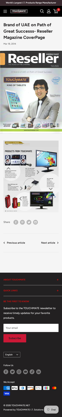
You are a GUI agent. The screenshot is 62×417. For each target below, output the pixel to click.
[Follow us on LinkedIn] (38, 371)
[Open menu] (5, 11)
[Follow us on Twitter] (12, 371)
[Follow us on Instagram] (19, 371)
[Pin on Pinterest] (22, 222)
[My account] (48, 11)
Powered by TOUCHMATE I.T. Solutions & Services (28, 409)
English (9, 354)
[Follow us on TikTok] (32, 371)
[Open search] (42, 11)
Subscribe (15, 338)
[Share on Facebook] (15, 222)
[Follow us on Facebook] (5, 371)
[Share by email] (35, 222)
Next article (48, 242)
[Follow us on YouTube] (25, 371)
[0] (56, 11)
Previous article (16, 242)
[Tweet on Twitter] (29, 222)
